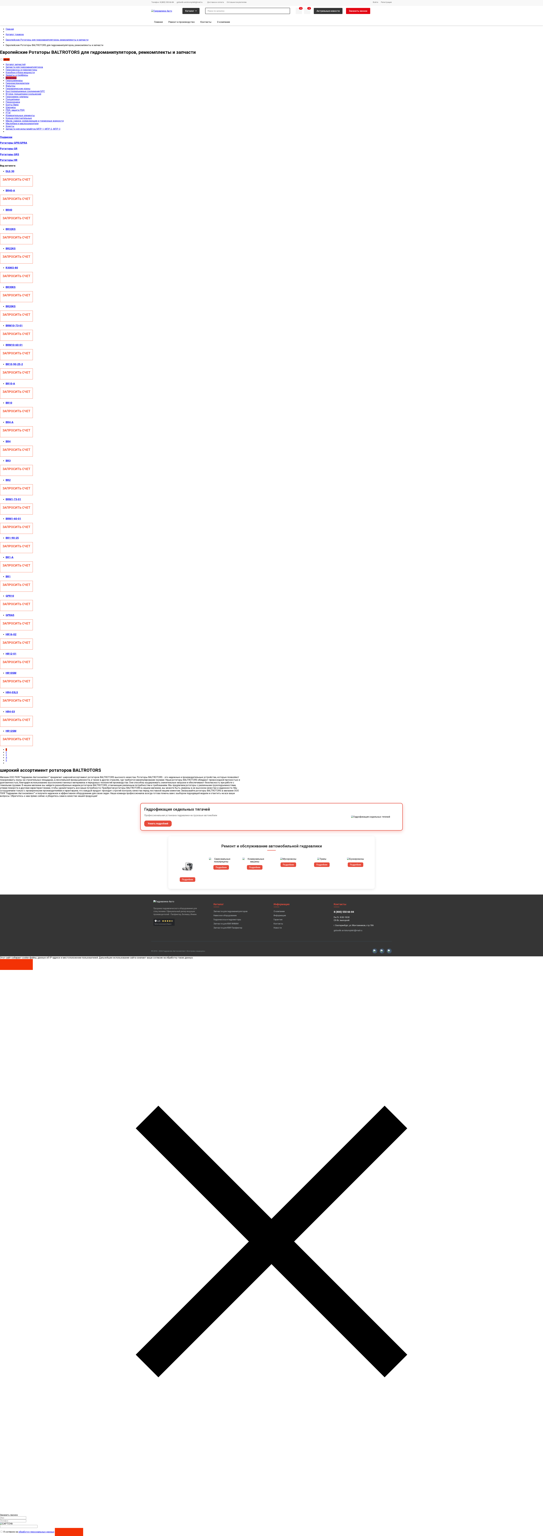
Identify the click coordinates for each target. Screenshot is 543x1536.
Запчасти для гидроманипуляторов (24, 67)
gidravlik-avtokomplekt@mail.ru (189, 2)
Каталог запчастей (15, 64)
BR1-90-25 (12, 537)
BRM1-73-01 (13, 499)
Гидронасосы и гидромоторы (21, 69)
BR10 (9, 402)
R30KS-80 (12, 267)
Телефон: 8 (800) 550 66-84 (162, 2)
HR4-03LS (12, 692)
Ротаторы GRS (9, 154)
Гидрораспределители (17, 83)
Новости (278, 928)
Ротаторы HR (8, 160)
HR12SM (11, 731)
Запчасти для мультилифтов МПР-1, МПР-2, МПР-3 (33, 129)
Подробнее (187, 879)
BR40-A (10, 190)
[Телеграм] (381, 951)
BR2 (8, 480)
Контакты (205, 22)
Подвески (6, 137)
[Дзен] (389, 951)
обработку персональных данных (36, 1531)
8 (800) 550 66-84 (344, 911)
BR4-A (9, 422)
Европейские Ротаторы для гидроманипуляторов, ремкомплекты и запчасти (47, 39)
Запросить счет (16, 179)
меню (6, 59)
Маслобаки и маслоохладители (22, 123)
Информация (280, 915)
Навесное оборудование (225, 915)
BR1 (8, 576)
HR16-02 (11, 634)
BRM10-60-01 (14, 345)
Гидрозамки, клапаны (17, 96)
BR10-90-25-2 (14, 364)
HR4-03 (10, 711)
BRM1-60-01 (13, 518)
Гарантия (278, 919)
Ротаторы (11, 78)
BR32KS (11, 229)
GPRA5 (10, 615)
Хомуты (10, 126)
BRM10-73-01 (14, 325)
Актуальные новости (328, 11)
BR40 (9, 209)
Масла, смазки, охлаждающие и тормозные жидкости (35, 121)
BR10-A (10, 383)
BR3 (8, 460)
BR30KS (11, 287)
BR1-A (9, 557)
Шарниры (11, 107)
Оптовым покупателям (236, 2)
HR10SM (11, 673)
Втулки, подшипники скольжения (23, 94)
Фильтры (10, 86)
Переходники (13, 102)
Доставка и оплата (215, 2)
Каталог (189, 11)
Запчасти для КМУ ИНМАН (226, 924)
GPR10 (10, 595)
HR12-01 (11, 653)
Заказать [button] (69, 1532)
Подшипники (13, 99)
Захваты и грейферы (17, 75)
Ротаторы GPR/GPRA (13, 142)
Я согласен (16, 963)
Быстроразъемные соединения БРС (25, 91)
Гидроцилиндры (14, 80)
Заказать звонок (358, 11)
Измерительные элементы (20, 115)
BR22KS (11, 248)
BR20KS (11, 306)
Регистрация (386, 2)
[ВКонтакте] (374, 951)
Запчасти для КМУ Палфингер (228, 928)
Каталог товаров (15, 34)
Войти (375, 2)
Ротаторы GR (8, 148)
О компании (223, 22)
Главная (158, 22)
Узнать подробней (158, 823)
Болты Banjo (12, 104)
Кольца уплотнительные (19, 118)
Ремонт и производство (181, 22)
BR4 (8, 441)
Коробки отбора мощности (20, 72)
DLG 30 (10, 171)
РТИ (8, 112)
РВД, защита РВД (15, 110)
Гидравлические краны (18, 88)
